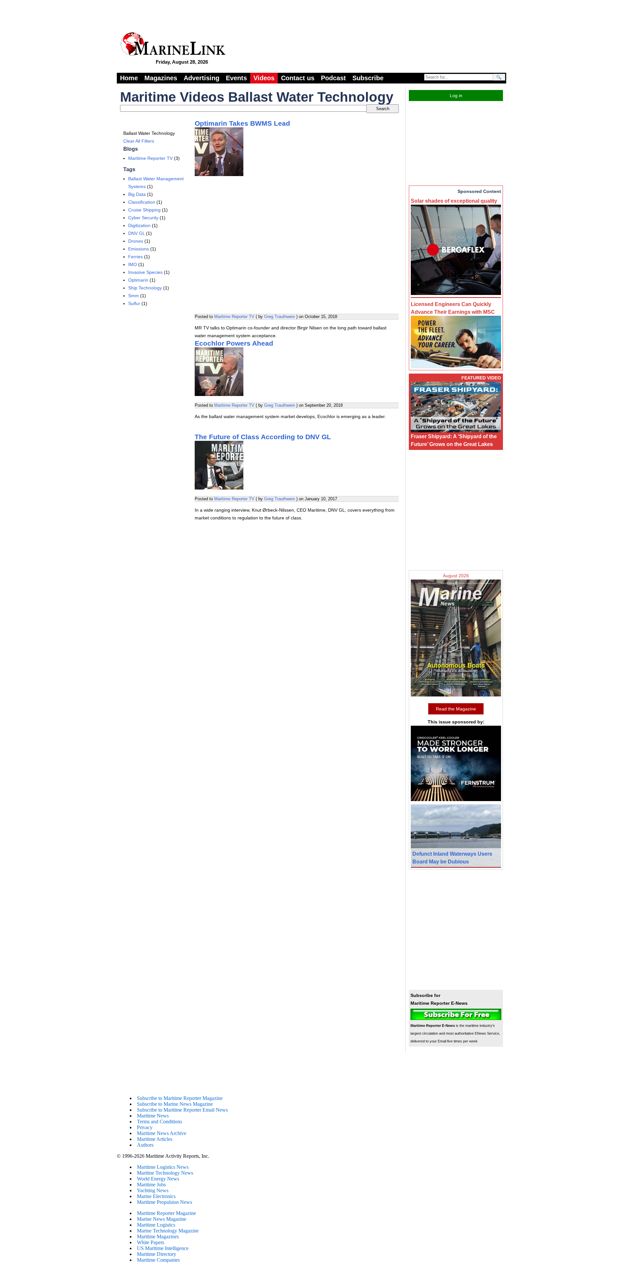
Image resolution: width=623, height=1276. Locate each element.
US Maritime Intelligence (163, 1248)
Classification (141, 202)
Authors (145, 1145)
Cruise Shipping (144, 209)
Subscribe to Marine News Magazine (175, 1104)
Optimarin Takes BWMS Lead (242, 123)
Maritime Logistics (156, 1225)
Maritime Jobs (151, 1184)
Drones (135, 241)
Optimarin (138, 280)
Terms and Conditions (159, 1121)
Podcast (333, 78)
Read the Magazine (456, 708)
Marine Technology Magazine (168, 1230)
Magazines (160, 78)
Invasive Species (145, 272)
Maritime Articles (154, 1139)
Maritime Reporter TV (150, 158)
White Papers (150, 1242)
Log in (456, 95)
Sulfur (134, 303)
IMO (132, 264)
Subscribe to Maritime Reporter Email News (182, 1110)
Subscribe (368, 78)
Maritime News (153, 1115)
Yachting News (152, 1190)
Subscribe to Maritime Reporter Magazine (180, 1098)
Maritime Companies (158, 1260)
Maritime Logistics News (163, 1167)
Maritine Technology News (165, 1173)
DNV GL (136, 233)
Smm (133, 295)
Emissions (138, 248)
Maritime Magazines (158, 1236)
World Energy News (158, 1178)
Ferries (135, 256)
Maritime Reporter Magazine (166, 1213)
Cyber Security (143, 217)
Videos (264, 78)
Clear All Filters (138, 141)
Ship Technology (145, 287)
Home (129, 78)
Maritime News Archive (161, 1133)
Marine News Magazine (161, 1219)
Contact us (297, 78)
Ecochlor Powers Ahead (234, 343)
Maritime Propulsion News (164, 1202)
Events (236, 78)
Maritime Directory (156, 1254)
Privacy (145, 1127)
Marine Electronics (156, 1196)
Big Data (137, 194)
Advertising (201, 78)
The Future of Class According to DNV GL (263, 436)
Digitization (139, 225)
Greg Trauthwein (279, 316)
